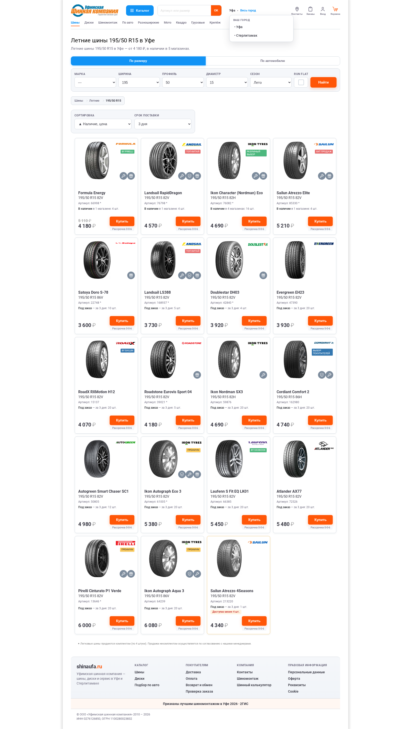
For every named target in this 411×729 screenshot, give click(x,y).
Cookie (293, 691)
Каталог (142, 10)
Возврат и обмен (199, 685)
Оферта (294, 678)
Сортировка (84, 115)
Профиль (169, 74)
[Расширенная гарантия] (189, 176)
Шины (75, 22)
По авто (127, 22)
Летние (94, 100)
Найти (323, 82)
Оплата (191, 678)
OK (216, 10)
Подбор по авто (147, 685)
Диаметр (213, 74)
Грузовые (198, 22)
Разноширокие (148, 22)
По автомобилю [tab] (272, 61)
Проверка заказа (199, 691)
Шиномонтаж (107, 22)
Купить (122, 221)
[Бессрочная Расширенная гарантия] (182, 474)
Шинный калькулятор (254, 685)
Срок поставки (146, 115)
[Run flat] (301, 82)
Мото (167, 22)
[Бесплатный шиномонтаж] (123, 176)
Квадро (181, 22)
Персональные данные (306, 672)
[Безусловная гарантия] (321, 375)
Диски (88, 22)
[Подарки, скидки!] (131, 176)
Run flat (301, 74)
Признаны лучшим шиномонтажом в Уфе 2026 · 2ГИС (205, 704)
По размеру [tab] (138, 61)
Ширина (125, 74)
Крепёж (215, 22)
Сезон (255, 74)
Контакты (245, 672)
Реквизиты (297, 685)
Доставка (193, 672)
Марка (79, 74)
